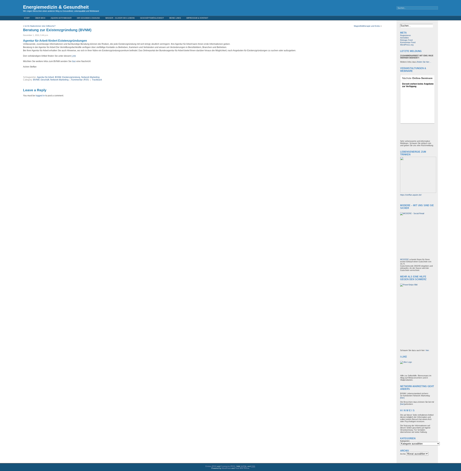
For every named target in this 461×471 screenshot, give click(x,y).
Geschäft (45, 79)
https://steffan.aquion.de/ (411, 195)
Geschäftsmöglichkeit (152, 18)
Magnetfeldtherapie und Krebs (367, 26)
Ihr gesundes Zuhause (88, 18)
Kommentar (77, 79)
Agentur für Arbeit (45, 77)
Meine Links (175, 18)
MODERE (404, 259)
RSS (86, 79)
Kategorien (404, 441)
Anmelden (404, 38)
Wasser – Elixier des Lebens (120, 18)
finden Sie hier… (424, 62)
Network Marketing (90, 77)
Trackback (97, 79)
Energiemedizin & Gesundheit (56, 7)
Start (27, 18)
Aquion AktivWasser (61, 18)
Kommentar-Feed (407, 42)
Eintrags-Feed (406, 40)
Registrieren (405, 35)
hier (74, 61)
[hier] (402, 398)
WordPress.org (406, 45)
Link (73, 56)
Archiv (403, 454)
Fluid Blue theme (242, 468)
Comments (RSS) (228, 466)
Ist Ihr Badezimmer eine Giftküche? (40, 26)
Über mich (40, 18)
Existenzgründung (71, 77)
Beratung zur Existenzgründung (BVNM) (57, 30)
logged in (40, 95)
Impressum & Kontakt (197, 18)
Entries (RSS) (211, 466)
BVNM (58, 77)
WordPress (226, 468)
